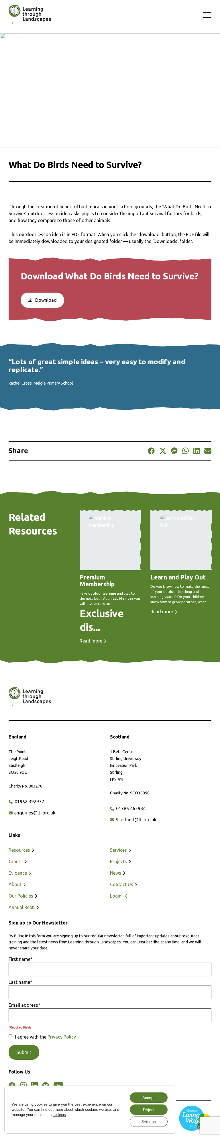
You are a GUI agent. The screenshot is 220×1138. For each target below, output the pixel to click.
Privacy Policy (62, 1036)
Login (116, 895)
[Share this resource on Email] (207, 451)
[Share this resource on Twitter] (162, 451)
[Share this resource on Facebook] (151, 450)
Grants (16, 861)
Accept (148, 1097)
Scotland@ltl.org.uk (135, 819)
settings (59, 1114)
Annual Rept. (22, 907)
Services (119, 850)
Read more (91, 640)
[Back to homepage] (27, 15)
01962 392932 (28, 801)
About (16, 884)
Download (45, 300)
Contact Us (122, 884)
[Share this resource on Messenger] (174, 450)
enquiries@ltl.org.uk (34, 812)
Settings (148, 1121)
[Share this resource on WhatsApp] (185, 450)
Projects (119, 861)
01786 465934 (130, 808)
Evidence (18, 872)
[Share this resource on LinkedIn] (196, 451)
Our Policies (21, 895)
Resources (20, 850)
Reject (148, 1109)
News (116, 872)
